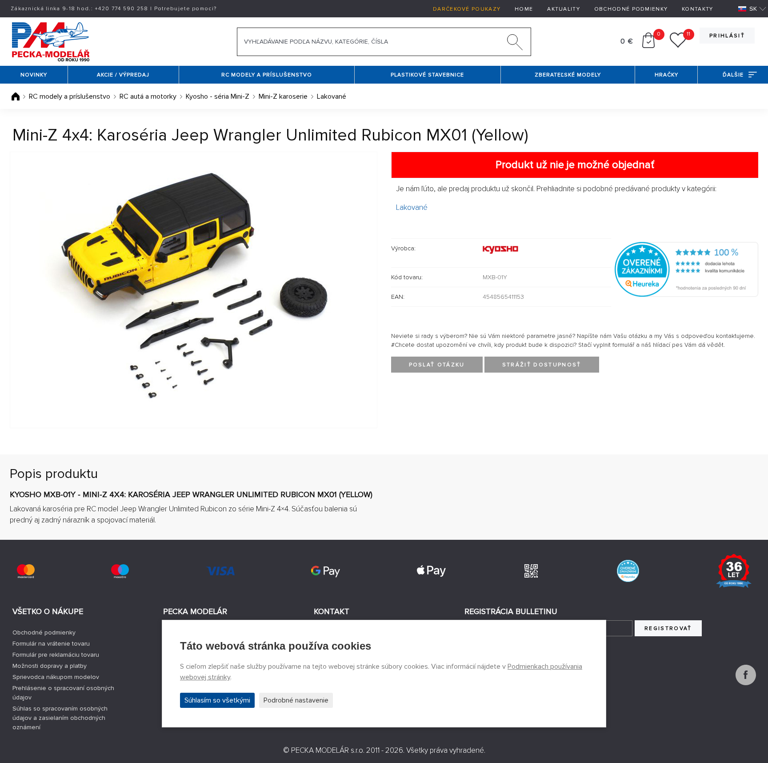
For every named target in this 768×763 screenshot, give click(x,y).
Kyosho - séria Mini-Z (217, 96)
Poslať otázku (437, 364)
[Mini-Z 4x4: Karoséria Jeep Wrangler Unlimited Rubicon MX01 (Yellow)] (193, 290)
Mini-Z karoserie (283, 96)
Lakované (331, 96)
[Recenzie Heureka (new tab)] (628, 570)
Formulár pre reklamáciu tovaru (55, 655)
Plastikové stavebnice (427, 75)
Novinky (33, 75)
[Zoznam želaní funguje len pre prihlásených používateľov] (678, 45)
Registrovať (668, 628)
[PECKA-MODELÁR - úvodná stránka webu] (50, 40)
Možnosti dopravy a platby (49, 666)
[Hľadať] (515, 44)
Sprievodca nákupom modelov (55, 677)
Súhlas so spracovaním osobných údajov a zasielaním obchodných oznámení (60, 718)
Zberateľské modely (568, 75)
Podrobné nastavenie (296, 700)
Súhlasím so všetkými (217, 700)
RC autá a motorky (148, 96)
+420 (121, 8)
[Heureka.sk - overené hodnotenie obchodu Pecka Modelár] (686, 268)
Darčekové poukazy (466, 9)
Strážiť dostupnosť (541, 364)
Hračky (666, 75)
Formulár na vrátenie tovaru (51, 643)
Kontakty (697, 9)
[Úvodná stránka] (16, 96)
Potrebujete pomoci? (185, 8)
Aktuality (563, 9)
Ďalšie (733, 75)
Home (524, 9)
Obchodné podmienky (631, 9)
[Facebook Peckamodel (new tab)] (746, 683)
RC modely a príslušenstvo (266, 75)
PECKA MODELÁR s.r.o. (327, 750)
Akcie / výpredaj (123, 75)
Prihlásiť (727, 35)
